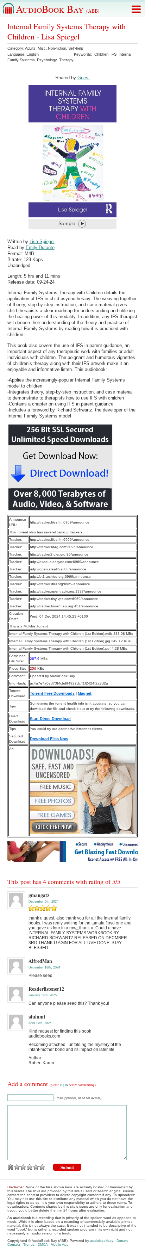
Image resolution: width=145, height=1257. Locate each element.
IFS (113, 54)
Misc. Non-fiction (52, 48)
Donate (122, 1241)
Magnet (85, 693)
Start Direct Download (50, 719)
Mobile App (60, 1244)
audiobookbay (101, 1241)
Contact (13, 1244)
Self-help (75, 48)
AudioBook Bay (58, 9)
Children (101, 54)
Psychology (47, 60)
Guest (83, 77)
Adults (30, 48)
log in (64, 1085)
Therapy (66, 60)
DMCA (43, 1244)
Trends (28, 1244)
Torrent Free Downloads (52, 693)
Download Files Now (49, 739)
